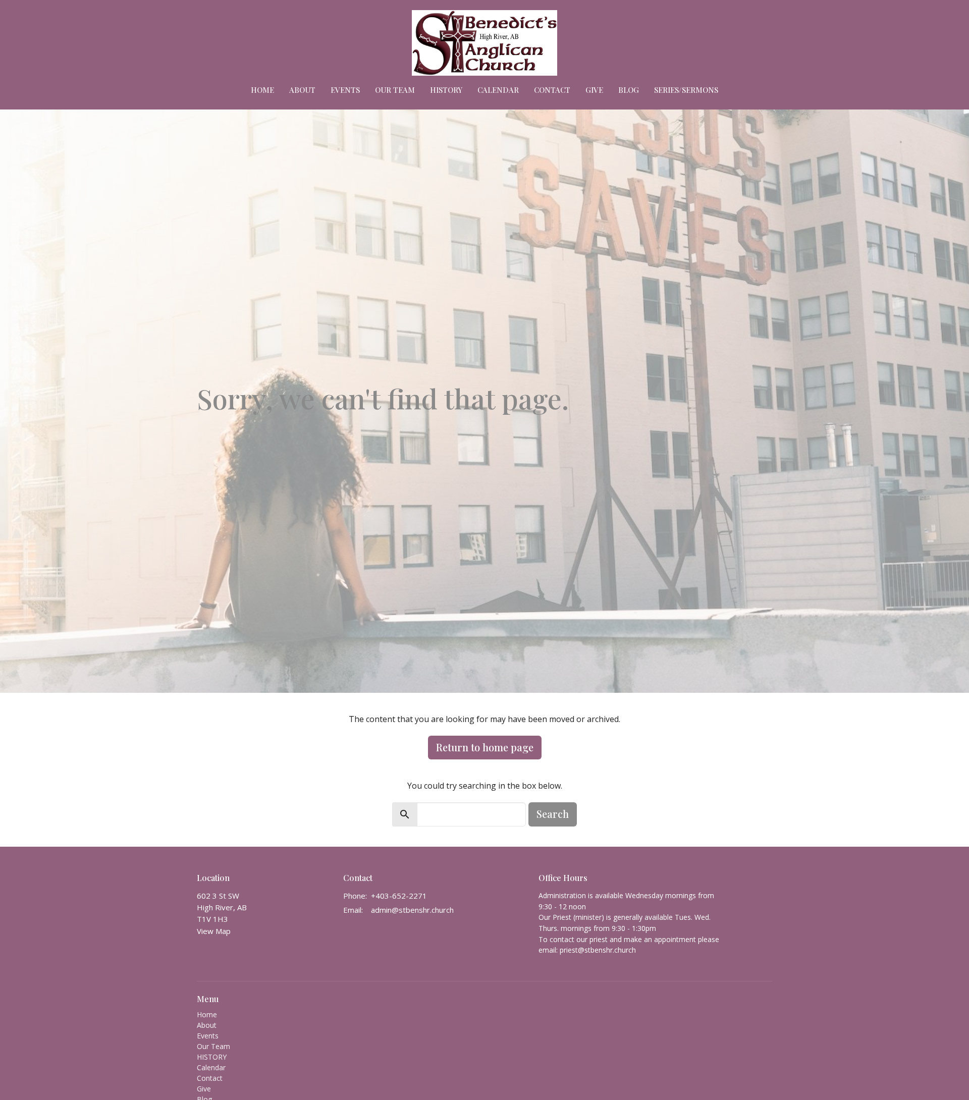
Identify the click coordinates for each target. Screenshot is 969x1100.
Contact (552, 90)
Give (594, 90)
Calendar (498, 90)
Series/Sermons (686, 90)
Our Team (395, 90)
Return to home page (484, 747)
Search (552, 813)
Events (345, 90)
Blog (628, 90)
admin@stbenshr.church (412, 910)
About (302, 90)
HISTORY (446, 90)
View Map (214, 931)
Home (262, 90)
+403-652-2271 (399, 896)
